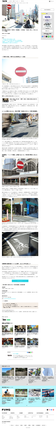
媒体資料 (25, 425)
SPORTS (8, 381)
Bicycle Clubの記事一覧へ (47, 9)
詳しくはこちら (20, 280)
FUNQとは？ (12, 425)
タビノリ (18, 418)
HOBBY (21, 413)
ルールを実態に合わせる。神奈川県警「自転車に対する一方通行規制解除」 (12, 40)
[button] (27, 405)
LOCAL (47, 413)
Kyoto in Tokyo (11, 418)
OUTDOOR (4, 413)
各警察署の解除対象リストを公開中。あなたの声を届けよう (10, 42)
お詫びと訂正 (43, 425)
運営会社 (22, 425)
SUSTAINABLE (40, 413)
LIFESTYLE (30, 413)
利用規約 (33, 425)
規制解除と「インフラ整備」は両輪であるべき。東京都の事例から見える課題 (12, 41)
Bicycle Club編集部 (15, 353)
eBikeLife (3, 418)
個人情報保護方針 (38, 425)
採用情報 (29, 425)
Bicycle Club (4, 381)
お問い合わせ (17, 425)
